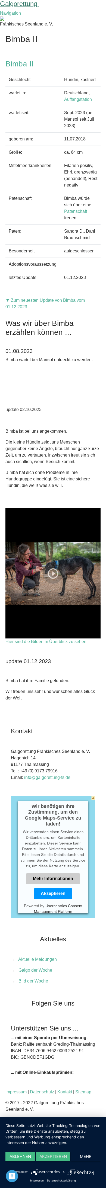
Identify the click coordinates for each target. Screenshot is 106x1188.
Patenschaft (75, 211)
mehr (86, 1156)
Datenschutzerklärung (61, 1180)
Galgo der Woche (35, 970)
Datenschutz (42, 1092)
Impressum (16, 1092)
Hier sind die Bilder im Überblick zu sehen (45, 641)
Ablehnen (20, 1156)
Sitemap (83, 1092)
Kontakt (64, 1092)
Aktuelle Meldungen (37, 959)
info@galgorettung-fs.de (47, 777)
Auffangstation (78, 99)
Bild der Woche (33, 981)
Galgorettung (19, 3)
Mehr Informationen (53, 878)
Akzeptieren (53, 893)
